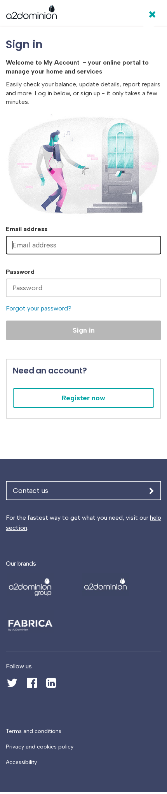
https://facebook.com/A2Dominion (31, 678)
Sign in (84, 330)
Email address (26, 229)
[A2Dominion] (31, 14)
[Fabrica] (41, 621)
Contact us (30, 490)
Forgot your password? (38, 308)
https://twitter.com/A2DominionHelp (11, 678)
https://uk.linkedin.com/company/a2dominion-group (50, 683)
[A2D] (41, 584)
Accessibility (21, 762)
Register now (83, 398)
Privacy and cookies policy (39, 746)
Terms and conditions (33, 731)
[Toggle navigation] (149, 21)
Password (20, 271)
